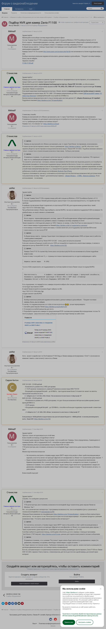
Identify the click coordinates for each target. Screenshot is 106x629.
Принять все (69, 622)
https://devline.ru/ (72, 592)
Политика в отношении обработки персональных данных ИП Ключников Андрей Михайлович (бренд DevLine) (82, 615)
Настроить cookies (84, 622)
